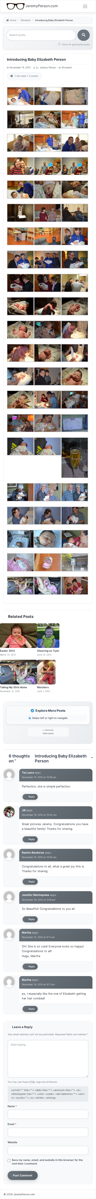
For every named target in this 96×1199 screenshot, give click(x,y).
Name (12, 1106)
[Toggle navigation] (85, 6)
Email (12, 1124)
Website (12, 1142)
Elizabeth (67, 67)
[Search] (83, 35)
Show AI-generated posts (76, 44)
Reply (32, 796)
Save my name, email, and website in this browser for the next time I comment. (47, 1161)
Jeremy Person (48, 67)
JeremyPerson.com (41, 6)
